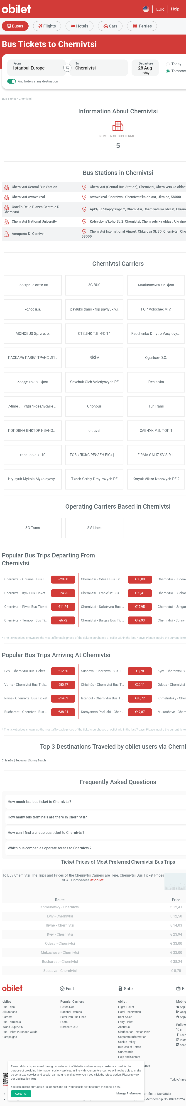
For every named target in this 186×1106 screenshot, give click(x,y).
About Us (124, 1027)
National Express (71, 1012)
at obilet (96, 880)
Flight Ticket (126, 1007)
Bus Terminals (11, 1022)
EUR (160, 9)
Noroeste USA (69, 1027)
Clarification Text (26, 1078)
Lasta (64, 1022)
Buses (17, 26)
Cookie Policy (126, 1042)
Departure (146, 63)
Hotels (81, 26)
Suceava (21, 760)
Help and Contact (129, 1057)
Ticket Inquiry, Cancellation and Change (134, 1063)
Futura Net (67, 1007)
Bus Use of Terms (129, 1047)
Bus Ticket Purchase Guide (19, 1032)
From (17, 63)
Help (175, 9)
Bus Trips (8, 1007)
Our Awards (125, 1052)
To (77, 63)
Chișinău (8, 760)
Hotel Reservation (129, 1012)
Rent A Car (125, 1017)
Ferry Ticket (125, 1022)
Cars (112, 26)
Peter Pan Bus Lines (73, 1017)
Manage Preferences (128, 1093)
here (55, 1087)
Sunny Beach (37, 760)
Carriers (7, 1017)
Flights (49, 26)
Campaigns (9, 1037)
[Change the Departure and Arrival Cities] (67, 68)
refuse (108, 1074)
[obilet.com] (27, 12)
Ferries (145, 26)
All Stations (9, 1012)
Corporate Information (132, 1037)
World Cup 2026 (12, 1027)
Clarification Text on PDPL (134, 1032)
